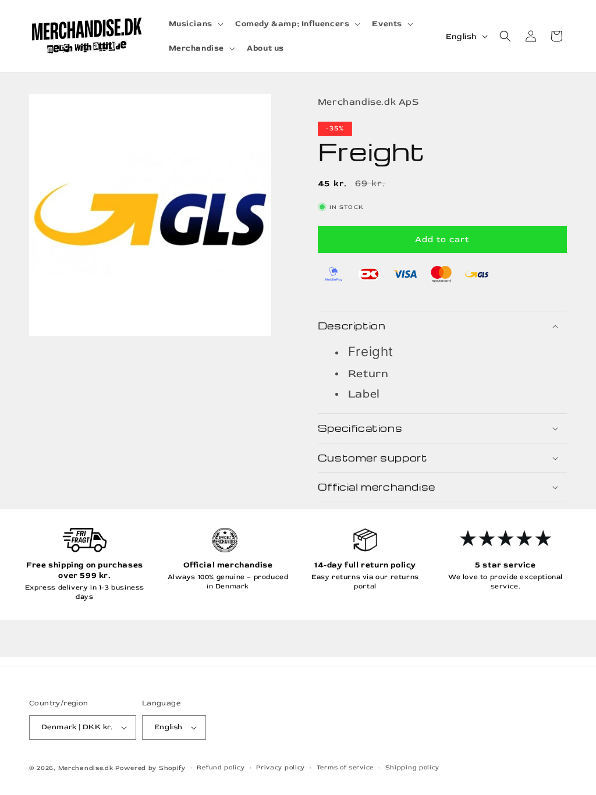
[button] (195, 24)
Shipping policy (412, 767)
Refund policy (220, 767)
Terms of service (345, 767)
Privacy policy (280, 767)
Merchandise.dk (85, 768)
